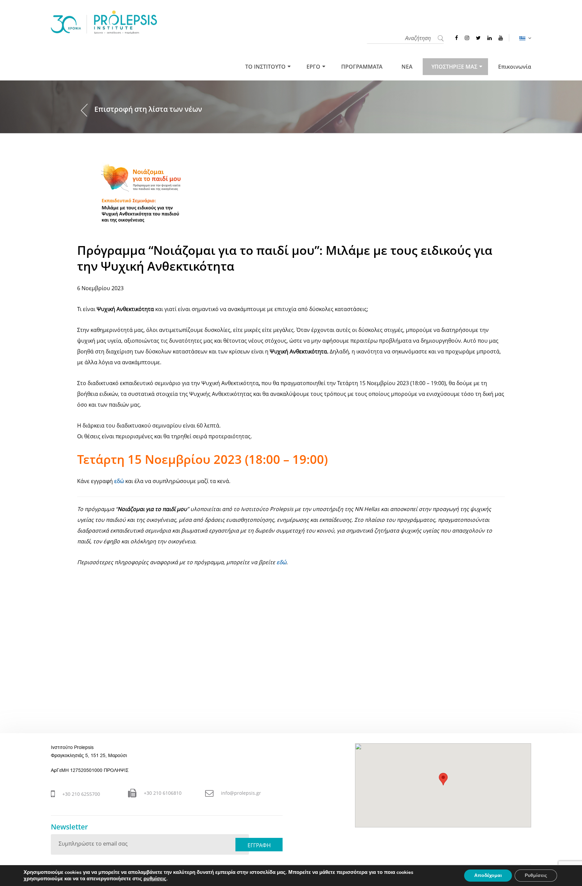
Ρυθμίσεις (536, 875)
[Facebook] (456, 37)
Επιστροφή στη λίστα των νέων (148, 109)
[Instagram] (467, 37)
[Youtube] (500, 37)
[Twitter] (478, 37)
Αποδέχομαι (488, 875)
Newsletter (69, 827)
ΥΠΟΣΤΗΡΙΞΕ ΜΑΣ (454, 66)
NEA (407, 66)
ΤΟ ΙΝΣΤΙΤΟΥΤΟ (265, 66)
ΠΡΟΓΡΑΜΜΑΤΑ (362, 66)
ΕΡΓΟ (313, 66)
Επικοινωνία (514, 66)
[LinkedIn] (489, 37)
